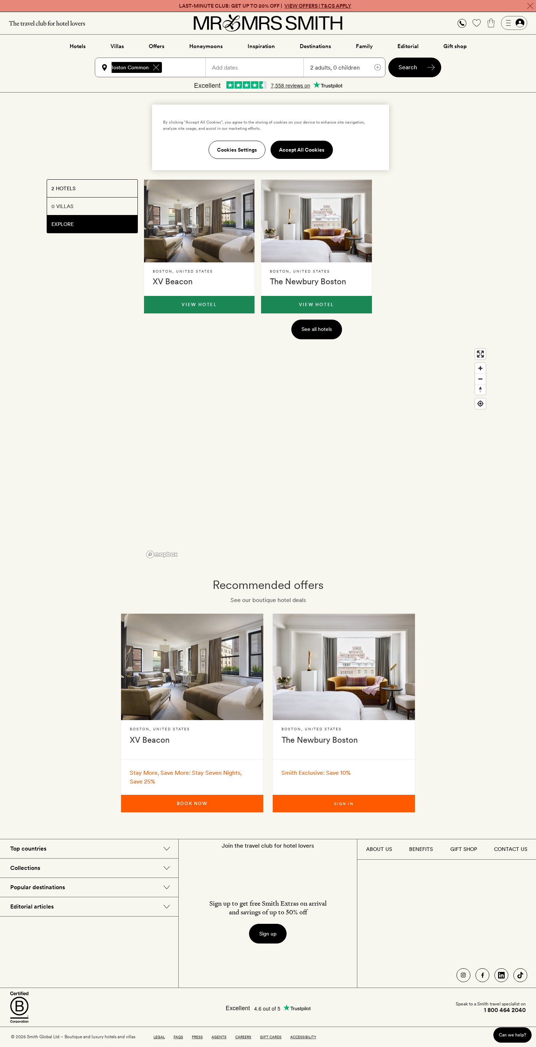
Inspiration (261, 46)
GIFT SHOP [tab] (463, 849)
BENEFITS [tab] (421, 849)
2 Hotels (63, 188)
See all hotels (317, 329)
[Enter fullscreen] (480, 354)
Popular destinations (37, 887)
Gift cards (270, 1037)
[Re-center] (480, 403)
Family (364, 46)
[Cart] (491, 23)
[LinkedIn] (501, 975)
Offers (156, 46)
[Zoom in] (480, 368)
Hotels (78, 46)
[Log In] (514, 23)
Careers (243, 1037)
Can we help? (512, 1035)
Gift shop (455, 46)
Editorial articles (32, 906)
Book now (192, 803)
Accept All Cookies (302, 150)
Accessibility (303, 1037)
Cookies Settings (237, 150)
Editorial (408, 46)
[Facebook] (482, 975)
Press (197, 1037)
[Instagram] (463, 975)
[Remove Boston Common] (156, 67)
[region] (316, 453)
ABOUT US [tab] (379, 849)
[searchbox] (187, 67)
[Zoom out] (480, 379)
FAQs (178, 1037)
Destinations (315, 46)
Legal (159, 1037)
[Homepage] (268, 23)
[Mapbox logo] (162, 554)
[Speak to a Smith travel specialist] (462, 23)
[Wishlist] (476, 23)
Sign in (344, 803)
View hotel (199, 304)
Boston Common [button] (129, 67)
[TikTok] (520, 975)
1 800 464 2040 (505, 1010)
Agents (218, 1037)
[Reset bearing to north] (480, 389)
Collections (25, 867)
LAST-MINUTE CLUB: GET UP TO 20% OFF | (265, 6)
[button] (462, 23)
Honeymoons (206, 46)
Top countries (28, 848)
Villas (117, 46)
